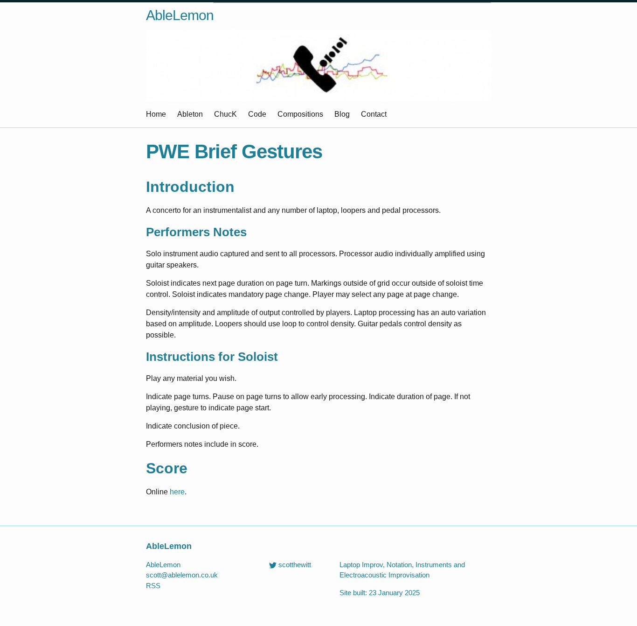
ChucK (225, 114)
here (177, 492)
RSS (153, 586)
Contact (374, 114)
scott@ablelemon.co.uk (182, 575)
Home (156, 114)
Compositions (300, 114)
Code (257, 114)
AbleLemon (180, 15)
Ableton (190, 114)
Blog (342, 114)
